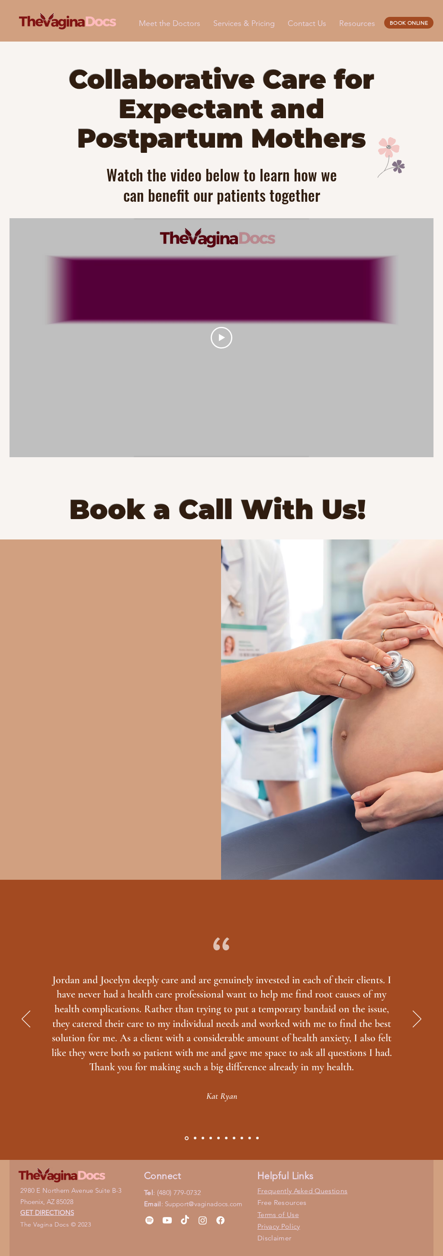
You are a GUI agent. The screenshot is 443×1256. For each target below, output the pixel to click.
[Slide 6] (226, 1138)
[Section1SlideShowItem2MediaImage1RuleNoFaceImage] (194, 1138)
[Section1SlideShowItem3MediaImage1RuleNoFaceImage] (203, 1138)
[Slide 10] (257, 1138)
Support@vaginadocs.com (204, 1204)
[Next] (417, 1020)
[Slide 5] (218, 1138)
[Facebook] (220, 1220)
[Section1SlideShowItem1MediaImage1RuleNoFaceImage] (186, 1138)
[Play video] (221, 338)
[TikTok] (185, 1220)
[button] (357, 23)
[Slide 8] (242, 1138)
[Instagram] (202, 1220)
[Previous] (26, 1020)
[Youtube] (167, 1220)
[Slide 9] (249, 1138)
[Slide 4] (210, 1138)
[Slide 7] (234, 1138)
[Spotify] (149, 1220)
